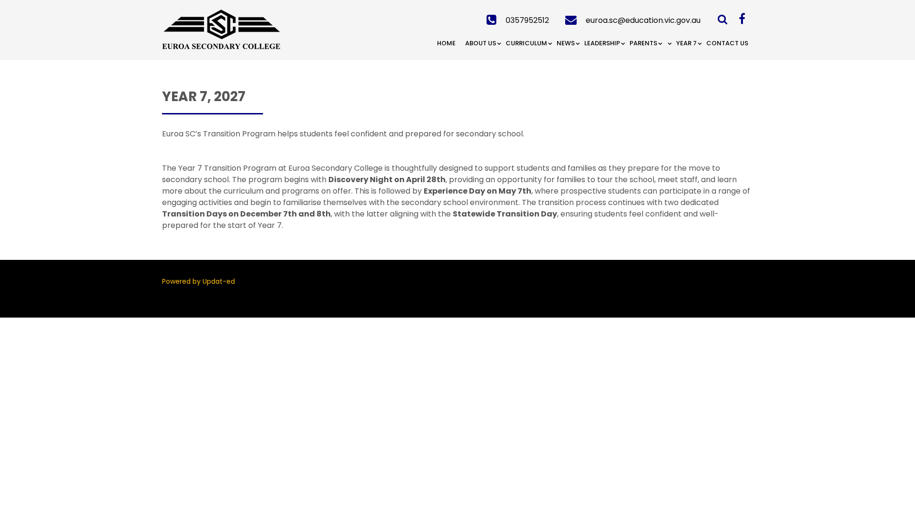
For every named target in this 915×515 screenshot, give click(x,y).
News (566, 43)
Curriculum (526, 43)
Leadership (602, 43)
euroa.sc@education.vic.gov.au (643, 20)
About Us (480, 43)
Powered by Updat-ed (198, 281)
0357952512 (527, 20)
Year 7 (686, 43)
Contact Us (727, 43)
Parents (643, 43)
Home (446, 43)
